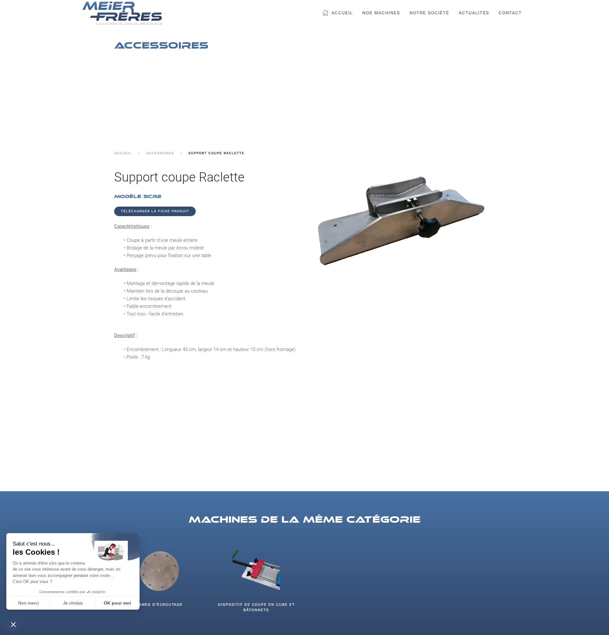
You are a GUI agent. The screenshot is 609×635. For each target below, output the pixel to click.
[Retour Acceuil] (122, 13)
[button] (13, 624)
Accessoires (160, 153)
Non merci (28, 602)
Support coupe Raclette (216, 153)
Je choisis (73, 602)
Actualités (474, 12)
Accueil (341, 12)
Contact (510, 12)
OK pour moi (117, 602)
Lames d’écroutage (159, 604)
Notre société (429, 12)
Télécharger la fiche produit (155, 211)
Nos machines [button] (381, 12)
